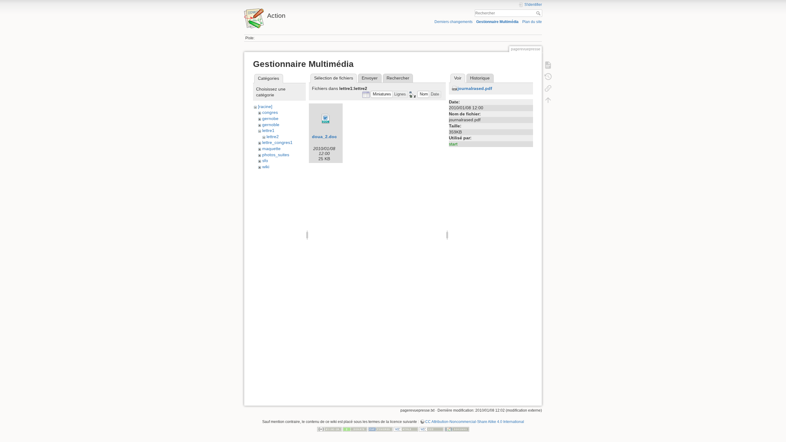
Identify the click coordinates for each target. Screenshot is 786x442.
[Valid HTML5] (406, 429)
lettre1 (268, 130)
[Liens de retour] (548, 88)
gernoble (270, 124)
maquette (271, 148)
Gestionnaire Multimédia (497, 22)
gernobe (270, 118)
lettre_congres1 (277, 142)
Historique (480, 78)
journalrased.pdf (474, 88)
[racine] (265, 106)
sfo (265, 160)
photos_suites (275, 154)
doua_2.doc (324, 136)
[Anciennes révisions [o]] (548, 77)
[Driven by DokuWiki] (457, 429)
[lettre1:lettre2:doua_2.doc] (325, 119)
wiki (265, 166)
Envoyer (370, 78)
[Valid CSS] (431, 429)
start (453, 144)
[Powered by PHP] (380, 429)
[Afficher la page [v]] (548, 65)
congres (270, 112)
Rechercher (539, 13)
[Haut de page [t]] (548, 100)
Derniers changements (453, 22)
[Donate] (355, 429)
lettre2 (273, 136)
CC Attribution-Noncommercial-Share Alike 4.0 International (474, 422)
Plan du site (532, 22)
